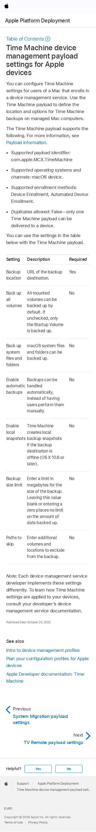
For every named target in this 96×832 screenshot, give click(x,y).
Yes (38, 769)
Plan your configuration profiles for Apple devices (47, 662)
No (69, 769)
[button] (28, 39)
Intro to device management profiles (43, 650)
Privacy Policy (38, 822)
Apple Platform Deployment (37, 20)
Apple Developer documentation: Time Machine (45, 677)
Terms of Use (13, 822)
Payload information (26, 142)
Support (23, 783)
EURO (8, 808)
